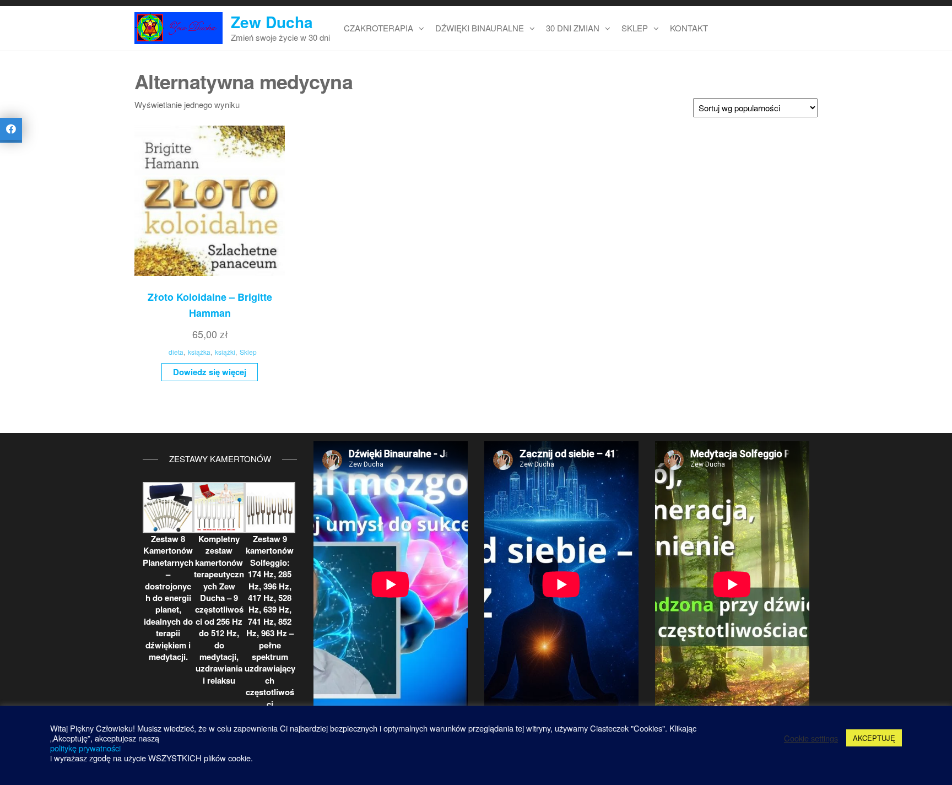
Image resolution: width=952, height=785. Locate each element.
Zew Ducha (272, 21)
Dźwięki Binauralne (479, 28)
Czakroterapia (378, 28)
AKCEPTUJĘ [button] (874, 738)
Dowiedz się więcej (209, 372)
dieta (176, 351)
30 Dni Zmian (572, 28)
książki (225, 351)
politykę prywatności (85, 748)
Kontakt (689, 28)
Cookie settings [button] (811, 738)
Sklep (634, 28)
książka (199, 351)
